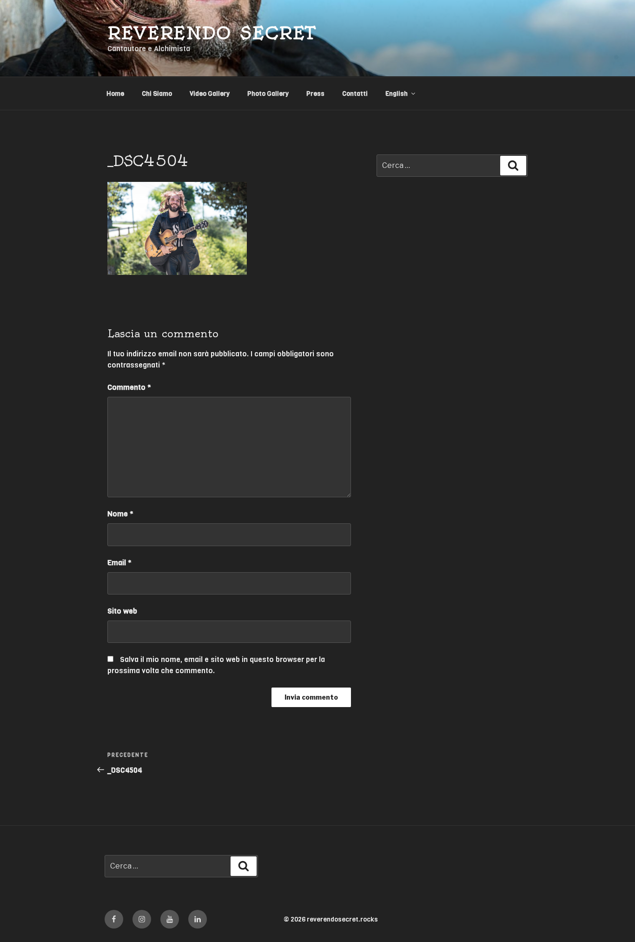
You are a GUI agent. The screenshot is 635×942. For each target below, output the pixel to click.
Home (115, 93)
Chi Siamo (157, 93)
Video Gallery (210, 93)
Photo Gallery (268, 93)
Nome (120, 514)
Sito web (122, 611)
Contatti (355, 93)
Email (119, 563)
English (396, 93)
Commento (129, 387)
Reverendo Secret (212, 32)
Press (315, 93)
